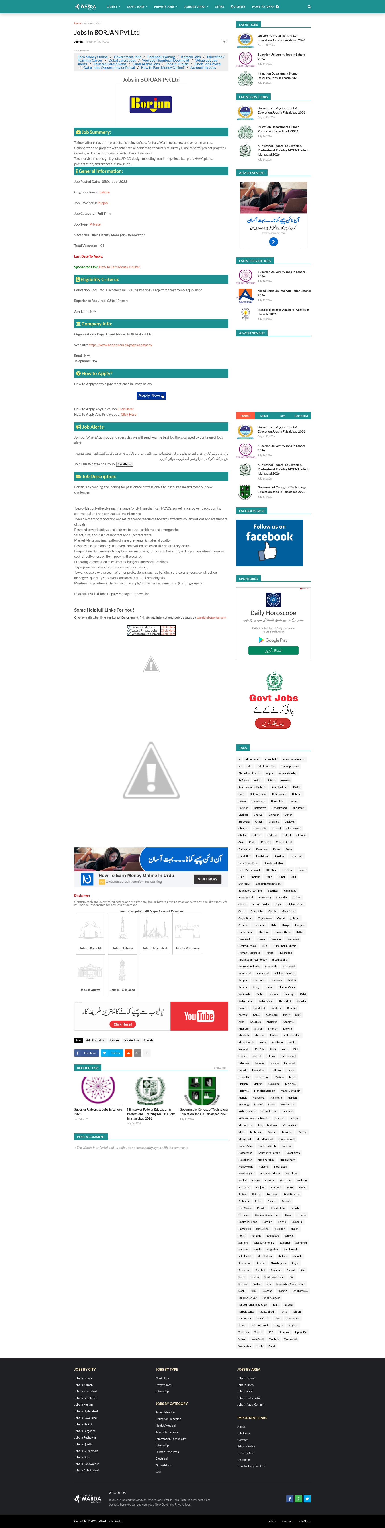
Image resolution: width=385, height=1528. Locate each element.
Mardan (292, 1097)
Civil (241, 842)
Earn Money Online (93, 57)
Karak (256, 1014)
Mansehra (258, 1097)
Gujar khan (288, 911)
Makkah (243, 1083)
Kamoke (243, 1008)
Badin (296, 787)
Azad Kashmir (279, 787)
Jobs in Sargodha (85, 1431)
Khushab (243, 1035)
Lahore (104, 192)
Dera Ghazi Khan (248, 863)
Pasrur (303, 1187)
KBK (298, 1014)
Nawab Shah (292, 1152)
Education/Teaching (250, 890)
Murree (302, 1132)
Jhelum (269, 987)
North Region (246, 1173)
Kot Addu (244, 1049)
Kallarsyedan (266, 1001)
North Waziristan (270, 1173)
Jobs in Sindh (245, 1385)
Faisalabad (290, 890)
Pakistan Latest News (109, 64)
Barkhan (243, 807)
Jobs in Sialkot (83, 1424)
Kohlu (291, 1042)
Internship (271, 966)
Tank (275, 1304)
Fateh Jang (264, 897)
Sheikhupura (278, 1263)
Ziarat (271, 1346)
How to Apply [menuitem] (264, 6)
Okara (256, 1180)
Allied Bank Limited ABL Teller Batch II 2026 (284, 293)
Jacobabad (244, 973)
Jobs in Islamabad (85, 1391)
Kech (241, 1021)
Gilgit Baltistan (295, 904)
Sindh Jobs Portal (208, 64)
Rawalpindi (262, 1228)
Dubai (281, 876)
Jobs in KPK (244, 1391)
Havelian (275, 939)
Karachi (243, 1014)
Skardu (255, 1277)
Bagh (241, 794)
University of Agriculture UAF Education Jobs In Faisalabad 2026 (281, 38)
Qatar (288, 1215)
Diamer (301, 870)
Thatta (242, 1325)
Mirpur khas (245, 1125)
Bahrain (296, 794)
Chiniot (256, 835)
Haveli (261, 939)
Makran (257, 1083)
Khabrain (255, 1021)
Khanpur (243, 1028)
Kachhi (260, 994)
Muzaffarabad (264, 1139)
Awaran (285, 780)
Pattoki (242, 1194)
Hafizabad (259, 925)
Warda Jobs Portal (110, 1521)
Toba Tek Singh (260, 1325)
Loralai (290, 1070)
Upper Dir (301, 1332)
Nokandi (264, 1166)
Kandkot (292, 1008)
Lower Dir (244, 1077)
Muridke (287, 1132)
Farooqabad (245, 897)
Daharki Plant (284, 842)
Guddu (272, 911)
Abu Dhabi (271, 759)
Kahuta (274, 994)
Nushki (242, 1180)
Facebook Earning (161, 57)
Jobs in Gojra (82, 1457)
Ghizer (297, 897)
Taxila (283, 1311)
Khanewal (288, 1021)
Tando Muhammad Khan (252, 1304)
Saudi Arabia (290, 1249)
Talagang (267, 1290)
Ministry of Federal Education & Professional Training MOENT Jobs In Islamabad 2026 (151, 1113)
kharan (258, 1028)
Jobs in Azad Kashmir (250, 1404)
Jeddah (291, 980)
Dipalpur (255, 876)
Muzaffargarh (287, 1139)
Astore (258, 780)
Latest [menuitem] (112, 6)
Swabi (241, 1290)
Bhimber (274, 814)
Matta (271, 1104)
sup (269, 1284)
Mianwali (287, 1111)
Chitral (287, 835)
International (280, 959)
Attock (271, 780)
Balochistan (259, 801)
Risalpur (280, 1228)
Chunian (301, 835)
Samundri (301, 1242)
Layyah (242, 1070)
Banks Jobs (277, 801)
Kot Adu (260, 1049)
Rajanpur (296, 1221)
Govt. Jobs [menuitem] (135, 6)
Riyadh (294, 1228)
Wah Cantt (258, 1339)
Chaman (243, 828)
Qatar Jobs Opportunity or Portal (109, 67)
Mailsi (292, 1077)
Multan (272, 1132)
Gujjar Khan (245, 918)
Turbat (258, 1332)
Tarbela (288, 1304)
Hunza (269, 952)
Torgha (278, 1325)
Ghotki (242, 904)
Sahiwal (289, 1235)
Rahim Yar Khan (247, 1221)
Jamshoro (258, 980)
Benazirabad (279, 807)
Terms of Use (245, 1453)
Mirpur (295, 1118)
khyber (274, 1035)
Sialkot (291, 1270)
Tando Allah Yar (247, 1297)
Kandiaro (276, 1008)
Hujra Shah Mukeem (284, 945)
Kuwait (257, 1056)
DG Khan (271, 870)
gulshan (294, 918)
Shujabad (275, 1270)
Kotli (273, 1049)
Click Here (168, 627)
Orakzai (269, 1180)
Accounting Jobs (203, 67)
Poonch (286, 1201)
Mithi (241, 1132)
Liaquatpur (258, 1070)
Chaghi (259, 821)
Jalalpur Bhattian (285, 973)
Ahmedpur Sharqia (249, 773)
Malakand (274, 1083)
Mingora (280, 1118)
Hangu (286, 925)
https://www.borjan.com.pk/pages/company (120, 345)
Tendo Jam (244, 1318)
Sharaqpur (244, 1263)
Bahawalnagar (258, 794)
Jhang (255, 987)
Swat (253, 1290)
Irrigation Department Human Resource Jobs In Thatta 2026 (278, 75)
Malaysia (243, 1090)
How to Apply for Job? (251, 1466)
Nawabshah (245, 1159)
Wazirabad (290, 1339)
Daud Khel (244, 856)
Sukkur (257, 1284)
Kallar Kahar (245, 1001)
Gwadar (243, 925)
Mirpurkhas (289, 1125)
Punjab (103, 203)
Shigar (295, 1263)
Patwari (256, 1194)
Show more (221, 1067)
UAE (270, 1332)
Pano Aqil (276, 1187)
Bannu (293, 801)
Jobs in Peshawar (85, 1437)
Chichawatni (293, 828)
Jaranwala (276, 980)
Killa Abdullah (292, 1035)
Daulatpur (262, 856)
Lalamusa (243, 1063)
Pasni (290, 1187)
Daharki (265, 842)
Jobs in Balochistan (249, 1398)
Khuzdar (259, 1035)
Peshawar (272, 1194)
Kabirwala (244, 994)
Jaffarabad (263, 973)
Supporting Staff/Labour (290, 1284)
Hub (264, 945)
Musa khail (244, 1139)
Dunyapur (244, 883)
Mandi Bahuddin (290, 1090)
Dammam (262, 849)
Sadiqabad (273, 1235)
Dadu (252, 842)
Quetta (301, 1215)
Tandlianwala (300, 1290)
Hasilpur (264, 932)
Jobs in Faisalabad (85, 1398)
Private (95, 224)
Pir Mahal (244, 1201)
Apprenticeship (288, 773)
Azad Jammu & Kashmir (252, 787)
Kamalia (301, 1001)
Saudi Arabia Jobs (146, 64)
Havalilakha (245, 939)
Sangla (257, 1249)
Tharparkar (292, 1318)
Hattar (299, 932)
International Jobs (249, 966)
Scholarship (245, 1256)
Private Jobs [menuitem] (164, 6)
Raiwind (267, 1221)
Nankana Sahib (267, 1146)
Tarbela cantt (246, 1311)
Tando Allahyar (271, 1297)
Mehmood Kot (246, 1111)
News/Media (245, 1166)
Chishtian (271, 835)
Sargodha (272, 1249)
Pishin (258, 1201)
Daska (276, 849)
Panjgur (260, 1187)
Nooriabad (280, 1166)
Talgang (282, 1290)
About (241, 1426)
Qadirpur (244, 1215)
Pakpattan (244, 1187)
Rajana (282, 1221)
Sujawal (242, 1284)
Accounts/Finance (293, 759)
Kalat (303, 994)
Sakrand (243, 1242)
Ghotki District (260, 904)
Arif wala (243, 780)
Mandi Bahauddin (264, 1090)
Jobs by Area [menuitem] (194, 6)
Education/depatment (268, 883)
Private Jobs (131, 1040)
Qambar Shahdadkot (267, 1215)
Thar (278, 1318)
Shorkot (260, 1270)
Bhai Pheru (298, 807)
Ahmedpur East (290, 766)
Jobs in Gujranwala (86, 1451)
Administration (93, 23)
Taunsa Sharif (267, 1311)
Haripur (300, 925)
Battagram (260, 807)
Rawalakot (244, 1228)
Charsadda (260, 828)
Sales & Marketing (264, 1242)
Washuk (274, 1339)
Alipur (269, 773)
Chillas (242, 835)
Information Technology (252, 959)
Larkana (259, 1063)
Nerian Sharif (287, 1159)
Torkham (243, 1332)
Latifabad (289, 1063)
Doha (269, 876)
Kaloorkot (285, 1001)
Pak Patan (285, 1180)
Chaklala (274, 821)
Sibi (302, 1270)
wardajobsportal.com (211, 617)
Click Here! (125, 409)
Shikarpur (244, 1270)
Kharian (273, 1028)
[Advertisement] (151, 886)
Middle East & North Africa (253, 1118)
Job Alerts (243, 1433)
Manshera (276, 1097)
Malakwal (290, 1083)
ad (239, 766)
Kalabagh (289, 994)
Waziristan (244, 1346)
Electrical (272, 890)
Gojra (241, 911)
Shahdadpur (265, 1256)
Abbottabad (252, 759)
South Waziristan (274, 1277)
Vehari (242, 1339)
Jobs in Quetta (83, 1444)
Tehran (297, 1311)
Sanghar (243, 1249)
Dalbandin (244, 849)
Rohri (241, 1235)
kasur (286, 1014)
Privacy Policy (246, 1446)
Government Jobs (127, 57)
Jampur (242, 980)
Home (77, 23)
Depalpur (279, 856)
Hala (273, 925)
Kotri (284, 1049)
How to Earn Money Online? (162, 67)
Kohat (263, 1042)
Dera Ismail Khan (274, 863)
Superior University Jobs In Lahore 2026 (98, 1111)
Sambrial (285, 1242)
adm (249, 766)
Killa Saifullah (246, 1042)
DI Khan (287, 870)
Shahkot (282, 1256)
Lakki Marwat (288, 1056)
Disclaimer (244, 1459)
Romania (256, 1235)
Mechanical (287, 1104)
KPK (282, 415)
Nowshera (291, 1173)
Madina (279, 1077)
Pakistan (302, 1180)
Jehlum (242, 987)
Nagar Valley (245, 1146)
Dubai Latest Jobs (122, 60)
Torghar (292, 1325)
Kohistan (277, 1042)
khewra (287, 1028)
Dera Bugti (297, 856)
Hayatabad (292, 939)
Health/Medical (247, 945)
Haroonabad (245, 932)
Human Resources (249, 952)
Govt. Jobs (257, 911)
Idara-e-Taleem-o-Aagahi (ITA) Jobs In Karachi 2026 (283, 312)
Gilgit (278, 904)
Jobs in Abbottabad (86, 1470)
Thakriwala (262, 1318)
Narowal (286, 1146)
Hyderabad (285, 952)
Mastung (243, 1104)
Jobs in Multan (83, 1404)
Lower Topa (262, 1077)
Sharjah (260, 1263)
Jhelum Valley (287, 987)
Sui (291, 1277)
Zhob (259, 1346)
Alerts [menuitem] (239, 6)
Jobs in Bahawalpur (86, 1464)
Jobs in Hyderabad (86, 1411)
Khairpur (271, 1021)
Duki (293, 876)
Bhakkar (243, 814)
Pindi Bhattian (292, 1194)
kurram (242, 1056)
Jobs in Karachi (83, 1385)
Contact (242, 1440)
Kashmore (272, 1014)
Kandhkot (259, 1008)
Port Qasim (245, 1208)
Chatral (276, 828)
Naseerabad (245, 1152)
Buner (288, 814)
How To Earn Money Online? (119, 267)
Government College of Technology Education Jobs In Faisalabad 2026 (204, 1111)
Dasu (289, 849)
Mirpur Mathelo (267, 1125)
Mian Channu (269, 1111)
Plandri (272, 1201)
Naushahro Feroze (269, 1152)
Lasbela (274, 1063)
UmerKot (284, 1332)
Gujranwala (265, 918)
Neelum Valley (266, 1159)
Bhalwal (258, 814)
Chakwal (290, 821)
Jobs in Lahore (83, 1378)
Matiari (258, 1104)
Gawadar (281, 897)
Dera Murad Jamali (249, 870)
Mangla (242, 1097)
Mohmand (256, 1132)
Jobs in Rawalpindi (85, 1418)
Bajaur (242, 801)
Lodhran (276, 1070)
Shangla (297, 1256)
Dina (241, 876)
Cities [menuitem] (219, 6)
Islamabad (289, 966)
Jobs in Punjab (177, 64)
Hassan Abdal (282, 932)
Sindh (264, 415)
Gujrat (281, 918)
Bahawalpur (279, 794)
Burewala (244, 821)
